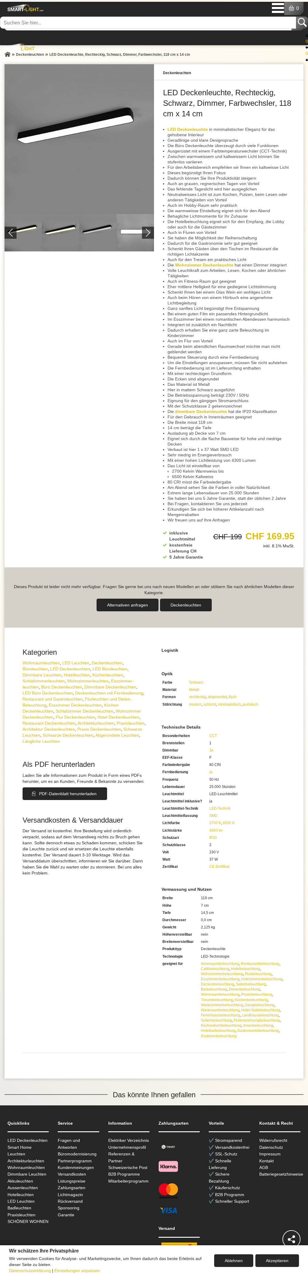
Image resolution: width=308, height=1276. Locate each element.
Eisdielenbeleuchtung (219, 1036)
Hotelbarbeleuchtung (218, 1031)
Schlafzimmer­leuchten (44, 681)
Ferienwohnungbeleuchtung (257, 1020)
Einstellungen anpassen (77, 1270)
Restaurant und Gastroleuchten (52, 699)
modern (195, 704)
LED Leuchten (75, 662)
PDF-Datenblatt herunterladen (68, 793)
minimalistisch (229, 704)
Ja (211, 750)
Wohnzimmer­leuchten (88, 681)
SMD (213, 816)
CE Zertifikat (219, 867)
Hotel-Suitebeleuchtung (260, 1010)
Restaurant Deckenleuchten (49, 723)
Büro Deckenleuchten (61, 687)
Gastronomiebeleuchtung (258, 1031)
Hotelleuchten (77, 675)
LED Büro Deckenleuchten (48, 693)
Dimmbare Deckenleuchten (110, 687)
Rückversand (70, 1201)
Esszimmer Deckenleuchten (75, 705)
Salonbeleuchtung (251, 984)
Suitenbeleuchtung (216, 1020)
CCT (213, 736)
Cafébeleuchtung (215, 969)
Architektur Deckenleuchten (49, 729)
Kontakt (266, 1160)
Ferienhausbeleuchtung (220, 1015)
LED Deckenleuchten (70, 668)
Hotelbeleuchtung (245, 969)
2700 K (215, 823)
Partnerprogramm (75, 1160)
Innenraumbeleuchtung (220, 964)
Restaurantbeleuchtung (260, 964)
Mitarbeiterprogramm (128, 1181)
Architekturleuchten (26, 1160)
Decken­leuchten (186, 605)
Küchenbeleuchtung (251, 1000)
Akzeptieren (277, 1260)
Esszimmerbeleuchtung (220, 979)
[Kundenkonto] (307, 35)
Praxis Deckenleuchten (99, 729)
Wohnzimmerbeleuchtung (222, 974)
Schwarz (196, 682)
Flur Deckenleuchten (75, 717)
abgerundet (217, 697)
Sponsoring (68, 1207)
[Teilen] (291, 1239)
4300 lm (216, 830)
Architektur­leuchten (96, 723)
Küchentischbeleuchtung (221, 1025)
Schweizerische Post (127, 1167)
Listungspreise (71, 1181)
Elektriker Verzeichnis (128, 1140)
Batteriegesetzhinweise (281, 1174)
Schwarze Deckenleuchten (68, 735)
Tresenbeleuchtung (217, 1000)
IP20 (213, 838)
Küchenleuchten (107, 675)
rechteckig (197, 697)
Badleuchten (19, 1207)
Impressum (270, 1154)
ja (210, 772)
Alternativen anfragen (127, 605)
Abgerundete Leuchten (117, 735)
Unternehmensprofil (127, 1147)
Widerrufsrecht (273, 1140)
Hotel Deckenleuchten (118, 717)
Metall (194, 690)
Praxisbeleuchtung (256, 994)
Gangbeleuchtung (259, 1005)
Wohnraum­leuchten (41, 662)
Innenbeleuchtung (258, 1025)
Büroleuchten (35, 668)
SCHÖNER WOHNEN (28, 1221)
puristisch (250, 704)
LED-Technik (219, 808)
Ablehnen (234, 1260)
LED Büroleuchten (110, 668)
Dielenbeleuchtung (244, 989)
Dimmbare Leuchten (42, 675)
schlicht (210, 704)
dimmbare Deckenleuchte (201, 411)
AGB (263, 1167)
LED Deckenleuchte (188, 129)
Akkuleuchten (20, 1181)
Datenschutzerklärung (30, 1270)
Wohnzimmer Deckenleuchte (204, 265)
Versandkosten (72, 1174)
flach (232, 697)
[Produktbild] (79, 139)
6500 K (229, 823)
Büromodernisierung (77, 1154)
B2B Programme (124, 1174)
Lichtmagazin (70, 1194)
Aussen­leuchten (23, 1187)
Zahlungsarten (71, 1187)
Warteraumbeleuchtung (220, 1010)
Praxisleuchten (131, 723)
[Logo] (25, 7)
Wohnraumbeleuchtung (220, 994)
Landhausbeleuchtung (260, 1015)
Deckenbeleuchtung (217, 984)
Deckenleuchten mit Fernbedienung (109, 693)
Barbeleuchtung (214, 989)
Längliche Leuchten (41, 741)
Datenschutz (271, 1147)
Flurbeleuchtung (258, 974)
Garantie (66, 1214)
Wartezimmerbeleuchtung (222, 1005)
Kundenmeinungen (76, 1167)
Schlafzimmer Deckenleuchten (84, 711)
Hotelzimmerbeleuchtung (261, 979)
